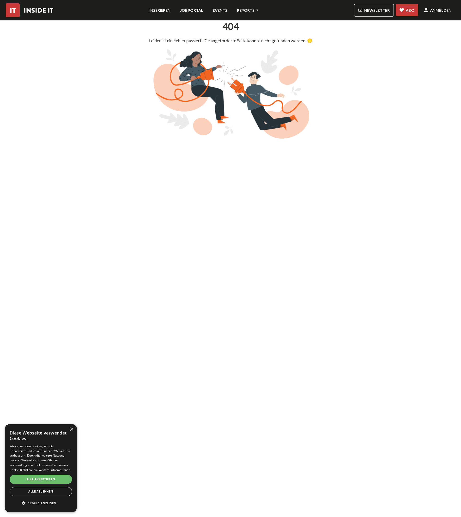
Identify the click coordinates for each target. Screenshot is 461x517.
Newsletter (377, 10)
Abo (410, 10)
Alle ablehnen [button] (40, 491)
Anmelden (440, 10)
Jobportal (191, 10)
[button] (41, 503)
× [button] (71, 429)
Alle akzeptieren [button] (40, 479)
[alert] (41, 468)
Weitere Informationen (54, 470)
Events (220, 10)
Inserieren (159, 10)
